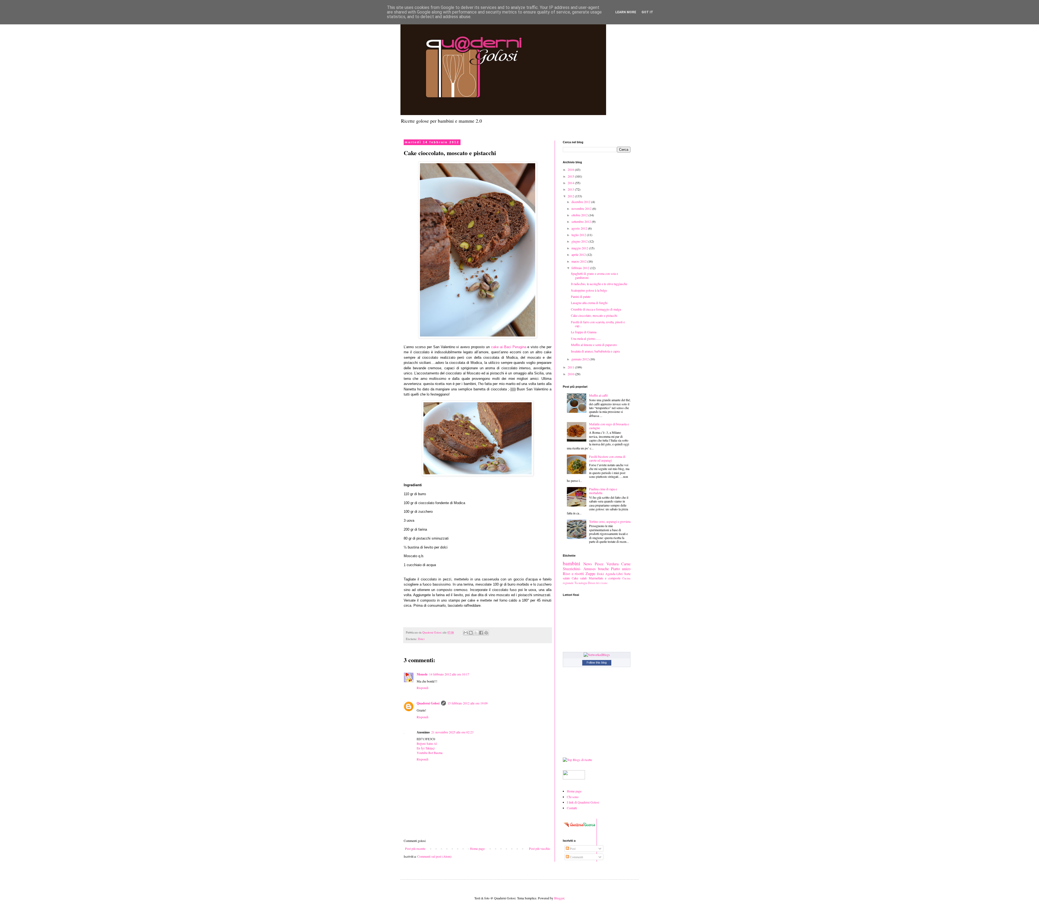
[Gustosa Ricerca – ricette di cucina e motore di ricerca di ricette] (580, 828)
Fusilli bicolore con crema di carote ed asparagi (607, 458)
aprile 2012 (579, 254)
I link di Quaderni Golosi (583, 802)
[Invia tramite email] (465, 632)
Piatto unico (620, 568)
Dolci (421, 639)
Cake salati (579, 578)
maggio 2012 (580, 248)
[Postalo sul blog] (471, 632)
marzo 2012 (579, 261)
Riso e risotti (573, 573)
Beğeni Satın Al (427, 743)
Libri (619, 574)
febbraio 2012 (580, 268)
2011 (571, 367)
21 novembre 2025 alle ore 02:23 (452, 732)
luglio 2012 (579, 235)
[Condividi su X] (476, 632)
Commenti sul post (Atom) (434, 856)
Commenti (576, 857)
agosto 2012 (579, 228)
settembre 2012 (581, 221)
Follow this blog (597, 662)
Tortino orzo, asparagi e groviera (609, 521)
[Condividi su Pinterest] (486, 632)
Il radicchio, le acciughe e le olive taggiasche (599, 284)
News (587, 563)
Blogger (559, 898)
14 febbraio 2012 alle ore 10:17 (449, 674)
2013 (571, 189)
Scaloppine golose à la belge (589, 290)
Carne (625, 563)
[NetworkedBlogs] (597, 654)
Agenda (610, 574)
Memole (422, 674)
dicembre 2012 (581, 202)
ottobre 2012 (579, 215)
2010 (571, 374)
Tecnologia (580, 583)
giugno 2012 (579, 241)
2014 (571, 183)
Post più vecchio (539, 848)
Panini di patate (580, 296)
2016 (571, 169)
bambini (571, 563)
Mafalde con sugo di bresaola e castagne (609, 426)
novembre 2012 (581, 208)
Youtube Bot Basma (429, 752)
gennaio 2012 (580, 359)
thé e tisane (601, 583)
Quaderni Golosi (428, 703)
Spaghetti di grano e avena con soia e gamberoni (594, 275)
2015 (571, 176)
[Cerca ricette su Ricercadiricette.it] (577, 759)
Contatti (572, 808)
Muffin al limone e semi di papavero (594, 344)
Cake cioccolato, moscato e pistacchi (594, 315)
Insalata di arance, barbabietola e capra (595, 351)
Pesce (599, 563)
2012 (571, 196)
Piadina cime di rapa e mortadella (603, 491)
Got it (647, 12)
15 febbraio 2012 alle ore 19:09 (468, 703)
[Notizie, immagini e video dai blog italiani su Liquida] (574, 778)
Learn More (625, 12)
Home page (477, 848)
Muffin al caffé (598, 395)
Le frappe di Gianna (583, 332)
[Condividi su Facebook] (481, 632)
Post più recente (415, 848)
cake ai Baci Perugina (508, 347)
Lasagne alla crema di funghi (589, 303)
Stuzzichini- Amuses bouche (586, 568)
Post (572, 848)
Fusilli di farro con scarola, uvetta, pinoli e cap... (598, 324)
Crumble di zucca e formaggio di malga (596, 309)
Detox (591, 583)
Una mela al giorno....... (586, 338)
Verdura (612, 563)
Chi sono (572, 797)
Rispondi (422, 687)
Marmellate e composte (604, 578)
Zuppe (590, 573)
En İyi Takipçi (426, 748)
